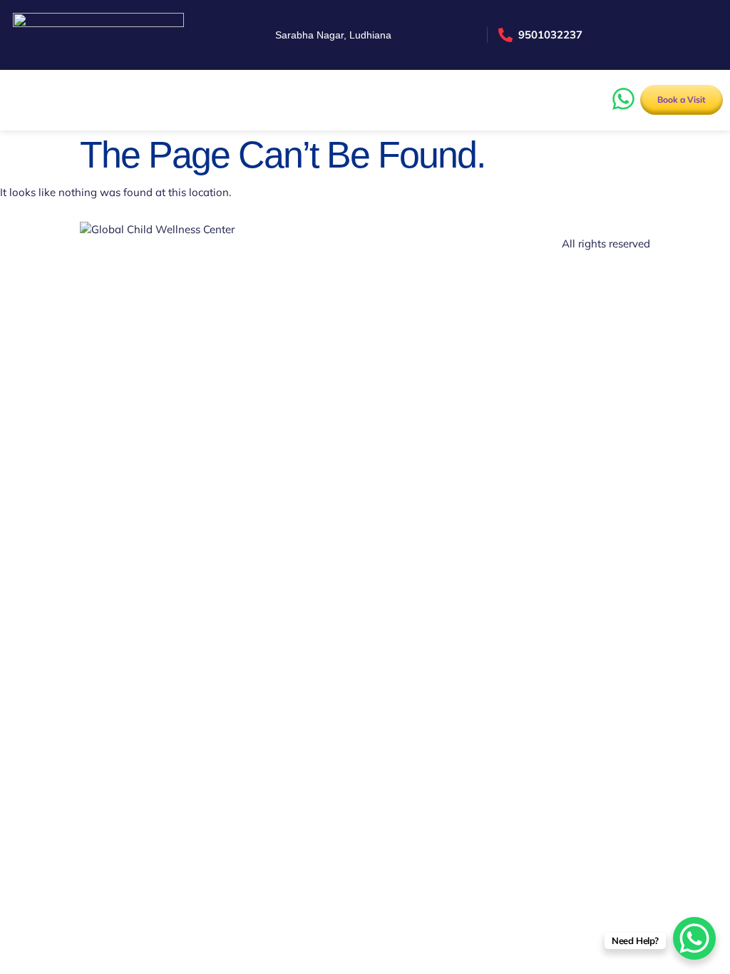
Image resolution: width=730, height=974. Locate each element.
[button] (16, 100)
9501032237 (550, 34)
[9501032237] (505, 35)
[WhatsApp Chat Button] (694, 938)
